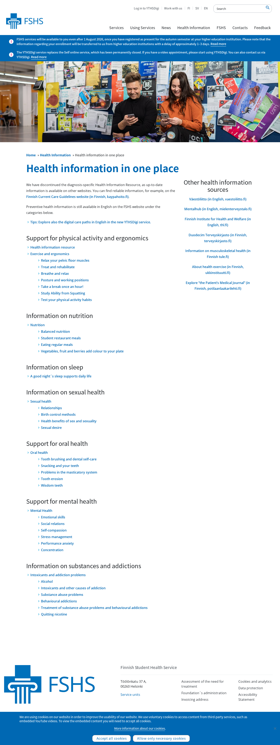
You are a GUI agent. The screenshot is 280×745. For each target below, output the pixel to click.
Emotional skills (53, 517)
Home (31, 154)
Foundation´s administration (204, 693)
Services (116, 27)
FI (189, 8)
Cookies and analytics (255, 681)
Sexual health (40, 401)
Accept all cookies (112, 738)
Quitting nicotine (54, 614)
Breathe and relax (55, 273)
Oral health (39, 452)
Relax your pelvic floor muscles (65, 260)
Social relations (53, 523)
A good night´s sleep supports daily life (60, 376)
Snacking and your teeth (60, 465)
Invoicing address (194, 699)
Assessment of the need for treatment (202, 684)
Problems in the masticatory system (69, 472)
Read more (218, 44)
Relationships (51, 408)
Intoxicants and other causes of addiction (73, 588)
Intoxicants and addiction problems (58, 575)
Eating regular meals (57, 344)
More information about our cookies (139, 728)
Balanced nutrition (55, 331)
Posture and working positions (65, 280)
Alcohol (47, 581)
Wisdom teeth (52, 485)
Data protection (250, 688)
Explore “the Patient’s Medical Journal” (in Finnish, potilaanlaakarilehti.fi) (218, 286)
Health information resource (52, 247)
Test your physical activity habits (66, 300)
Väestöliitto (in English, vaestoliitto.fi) (217, 199)
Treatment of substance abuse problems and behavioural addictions (94, 607)
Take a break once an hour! (62, 286)
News (166, 27)
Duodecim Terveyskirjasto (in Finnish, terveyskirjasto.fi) (218, 238)
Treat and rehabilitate (58, 267)
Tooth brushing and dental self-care (69, 459)
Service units (130, 694)
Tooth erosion (52, 479)
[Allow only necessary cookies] (275, 728)
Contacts (240, 27)
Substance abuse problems (62, 594)
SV (197, 8)
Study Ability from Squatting (63, 293)
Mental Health (41, 510)
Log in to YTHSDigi (146, 8)
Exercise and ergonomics (49, 254)
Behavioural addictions (59, 601)
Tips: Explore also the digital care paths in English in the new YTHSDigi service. (90, 222)
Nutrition (37, 325)
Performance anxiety (57, 543)
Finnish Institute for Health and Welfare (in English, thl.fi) (218, 222)
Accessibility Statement (247, 697)
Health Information (193, 27)
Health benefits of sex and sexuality (69, 421)
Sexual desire (51, 427)
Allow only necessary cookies (161, 738)
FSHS (221, 27)
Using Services (142, 27)
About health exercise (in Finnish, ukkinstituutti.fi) (218, 270)
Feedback (262, 27)
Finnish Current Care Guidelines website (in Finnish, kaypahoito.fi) (77, 196)
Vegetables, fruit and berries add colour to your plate (82, 351)
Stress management (56, 537)
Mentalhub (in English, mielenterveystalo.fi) (218, 209)
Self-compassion (54, 530)
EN (206, 8)
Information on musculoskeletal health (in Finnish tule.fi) (217, 254)
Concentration (52, 550)
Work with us (173, 8)
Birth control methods (58, 414)
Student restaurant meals (61, 338)
